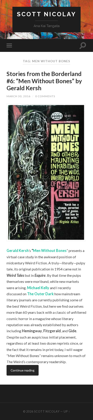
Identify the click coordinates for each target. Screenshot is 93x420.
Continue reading (23, 370)
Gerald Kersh (18, 250)
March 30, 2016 (18, 96)
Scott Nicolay (46, 14)
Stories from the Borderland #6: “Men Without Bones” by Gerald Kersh (44, 81)
